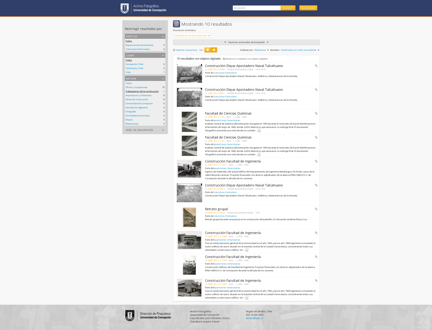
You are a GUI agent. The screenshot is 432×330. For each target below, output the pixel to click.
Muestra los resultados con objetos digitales (246, 58)
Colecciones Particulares (138, 49)
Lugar (130, 55)
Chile (128, 72)
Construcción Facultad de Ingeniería (233, 161)
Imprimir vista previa (186, 49)
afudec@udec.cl (254, 318)
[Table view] (214, 49)
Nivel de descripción (139, 129)
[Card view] (207, 49)
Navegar (287, 7)
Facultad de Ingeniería (137, 107)
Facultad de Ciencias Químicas (228, 113)
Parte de (131, 36)
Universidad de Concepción (139, 103)
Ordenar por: (246, 49)
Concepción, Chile (134, 64)
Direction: (275, 49)
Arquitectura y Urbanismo (139, 95)
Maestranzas (132, 123)
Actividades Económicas (138, 115)
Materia (131, 78)
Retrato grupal (216, 209)
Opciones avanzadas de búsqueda (246, 42)
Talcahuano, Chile (134, 68)
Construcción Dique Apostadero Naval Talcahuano (244, 65)
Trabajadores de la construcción (142, 91)
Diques (129, 119)
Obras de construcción (137, 99)
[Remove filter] (209, 35)
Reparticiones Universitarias (139, 45)
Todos (129, 41)
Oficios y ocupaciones (136, 87)
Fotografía (131, 111)
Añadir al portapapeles (316, 65)
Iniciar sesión (308, 7)
